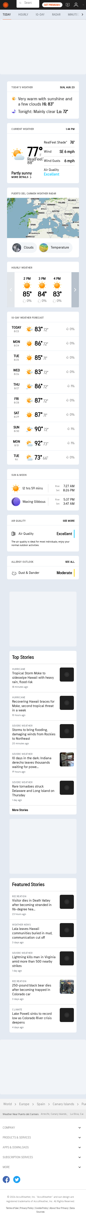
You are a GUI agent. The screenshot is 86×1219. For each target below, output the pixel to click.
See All (70, 562)
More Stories (20, 810)
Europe (24, 1104)
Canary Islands (63, 1104)
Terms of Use (12, 1208)
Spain (41, 1104)
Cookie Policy (42, 1208)
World (7, 1104)
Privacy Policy (27, 1208)
